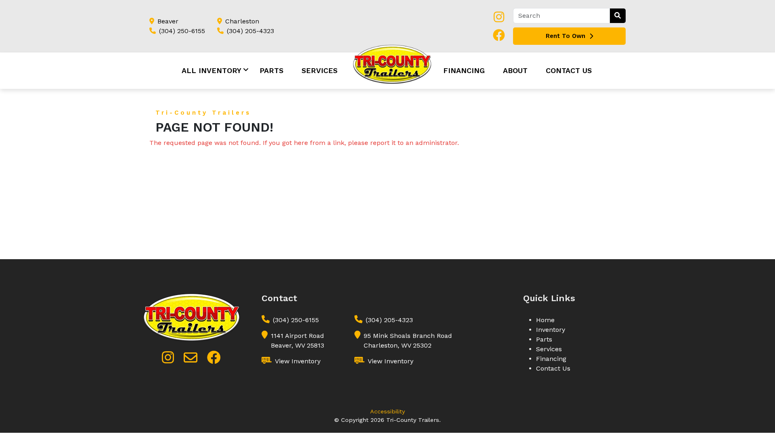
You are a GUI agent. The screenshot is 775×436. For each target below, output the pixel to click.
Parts (271, 70)
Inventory (550, 329)
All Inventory (211, 70)
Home (545, 320)
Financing (464, 70)
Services (319, 70)
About (515, 70)
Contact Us (569, 70)
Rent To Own (565, 36)
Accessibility (387, 411)
